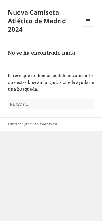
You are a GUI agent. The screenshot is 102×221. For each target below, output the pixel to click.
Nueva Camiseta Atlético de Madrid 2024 (37, 20)
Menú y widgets (88, 26)
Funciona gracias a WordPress (32, 124)
